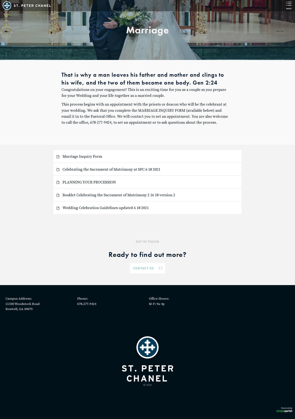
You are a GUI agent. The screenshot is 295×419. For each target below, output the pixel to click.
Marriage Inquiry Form (82, 156)
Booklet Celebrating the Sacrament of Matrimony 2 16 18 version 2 (118, 195)
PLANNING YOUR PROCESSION (89, 182)
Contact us (143, 268)
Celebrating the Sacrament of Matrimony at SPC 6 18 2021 (111, 169)
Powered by (286, 408)
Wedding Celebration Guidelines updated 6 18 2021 (105, 208)
